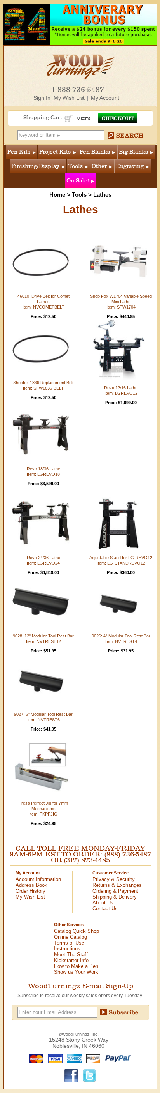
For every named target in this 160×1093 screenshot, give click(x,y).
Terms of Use (69, 943)
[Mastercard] (34, 1058)
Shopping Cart (43, 117)
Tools (75, 166)
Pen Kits (18, 151)
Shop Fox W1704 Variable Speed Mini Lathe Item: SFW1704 (121, 301)
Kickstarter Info (71, 960)
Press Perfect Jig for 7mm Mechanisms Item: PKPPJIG (43, 808)
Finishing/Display (35, 166)
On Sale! (77, 180)
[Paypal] (116, 1058)
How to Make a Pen (76, 966)
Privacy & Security (113, 879)
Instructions (67, 949)
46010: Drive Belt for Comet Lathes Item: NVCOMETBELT (43, 301)
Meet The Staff (71, 954)
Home (57, 194)
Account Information (38, 879)
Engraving (130, 166)
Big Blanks (133, 151)
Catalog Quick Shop (76, 931)
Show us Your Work (76, 972)
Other (99, 166)
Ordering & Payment (115, 891)
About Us (102, 903)
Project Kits (55, 151)
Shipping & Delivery (114, 897)
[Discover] (91, 1058)
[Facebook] (71, 1075)
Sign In (41, 98)
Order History (30, 891)
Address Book (31, 885)
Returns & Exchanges (117, 885)
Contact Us (105, 908)
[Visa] (54, 1058)
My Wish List (69, 98)
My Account (105, 98)
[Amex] (73, 1058)
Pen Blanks (95, 151)
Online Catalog (70, 937)
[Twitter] (89, 1075)
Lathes (102, 194)
